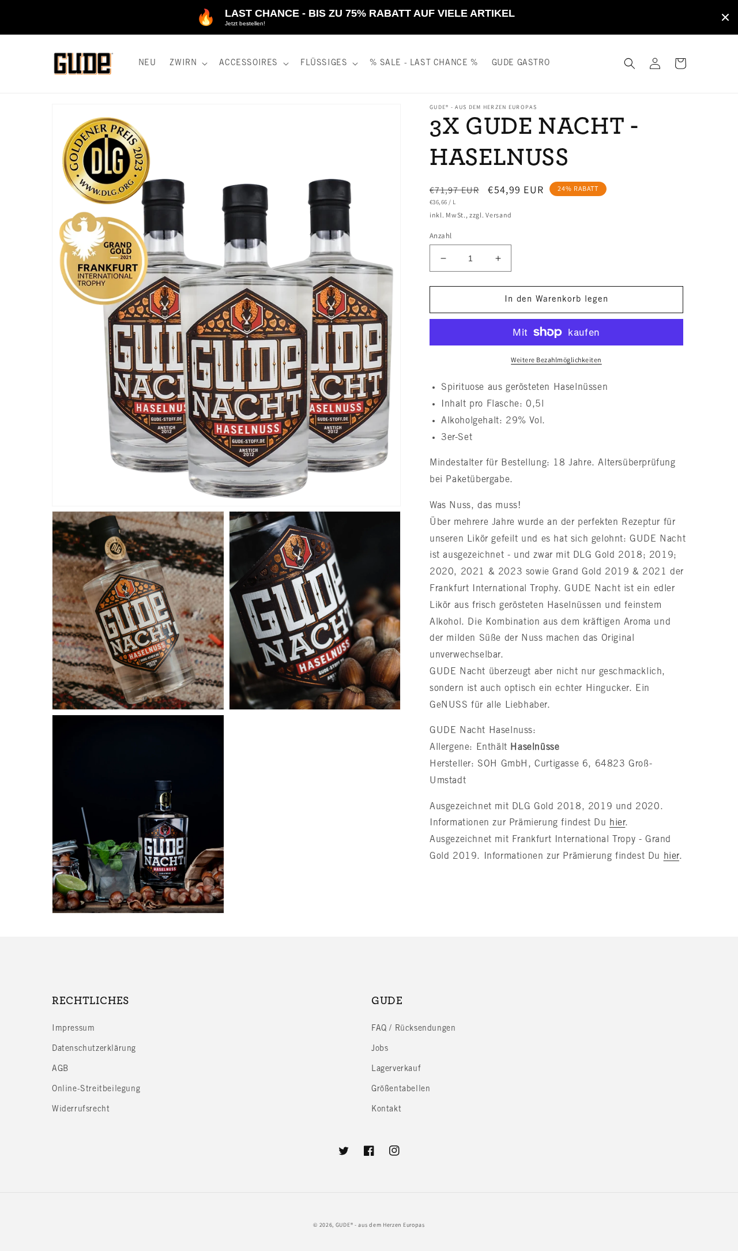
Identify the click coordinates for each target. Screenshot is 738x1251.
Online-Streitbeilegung (96, 1089)
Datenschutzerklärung (94, 1049)
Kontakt (386, 1110)
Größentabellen (400, 1089)
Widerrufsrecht (81, 1110)
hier (617, 823)
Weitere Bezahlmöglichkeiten (556, 359)
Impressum (73, 1029)
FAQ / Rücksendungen (413, 1029)
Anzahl (440, 236)
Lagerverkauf (396, 1069)
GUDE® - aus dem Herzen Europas (380, 1225)
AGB (60, 1069)
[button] (187, 63)
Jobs (379, 1049)
